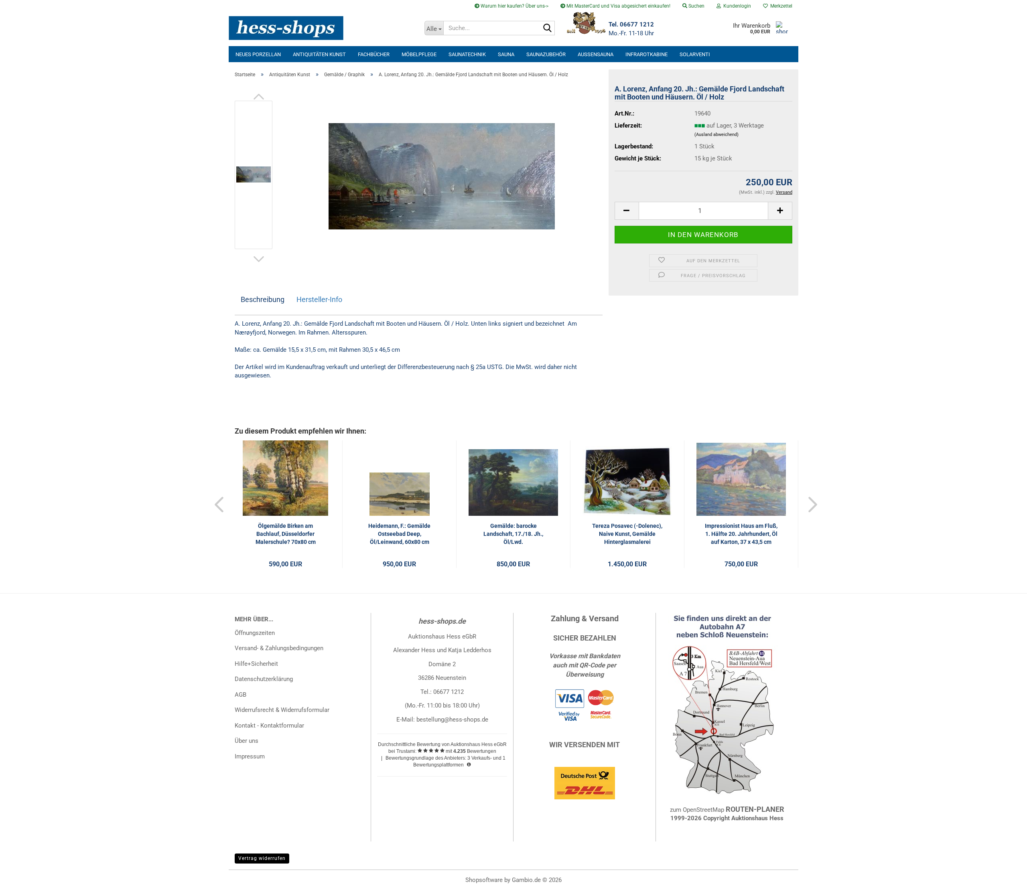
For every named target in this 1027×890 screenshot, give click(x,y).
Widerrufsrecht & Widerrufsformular (282, 710)
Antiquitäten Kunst (319, 54)
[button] (259, 97)
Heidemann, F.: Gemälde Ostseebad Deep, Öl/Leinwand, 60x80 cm (399, 534)
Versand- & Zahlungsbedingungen (279, 648)
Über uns (246, 740)
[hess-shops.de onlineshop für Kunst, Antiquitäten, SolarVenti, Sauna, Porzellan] (323, 28)
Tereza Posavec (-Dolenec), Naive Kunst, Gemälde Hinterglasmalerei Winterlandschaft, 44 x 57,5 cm (627, 534)
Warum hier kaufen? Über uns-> (513, 6)
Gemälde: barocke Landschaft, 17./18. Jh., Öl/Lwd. (513, 534)
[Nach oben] (1005, 878)
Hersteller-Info (319, 299)
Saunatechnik (467, 54)
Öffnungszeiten (255, 633)
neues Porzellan (258, 54)
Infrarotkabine (646, 54)
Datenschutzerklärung (264, 679)
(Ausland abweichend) (716, 134)
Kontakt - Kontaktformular (269, 725)
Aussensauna (595, 54)
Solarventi (695, 54)
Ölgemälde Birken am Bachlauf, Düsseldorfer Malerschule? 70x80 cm (286, 534)
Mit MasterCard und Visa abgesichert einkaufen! (617, 6)
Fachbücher (374, 54)
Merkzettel (780, 6)
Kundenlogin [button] (736, 6)
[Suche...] (547, 28)
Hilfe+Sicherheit (256, 663)
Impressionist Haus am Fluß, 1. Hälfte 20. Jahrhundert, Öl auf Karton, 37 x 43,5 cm (741, 534)
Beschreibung (262, 299)
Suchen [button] (695, 6)
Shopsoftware (484, 880)
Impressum (250, 756)
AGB (240, 694)
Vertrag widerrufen (262, 858)
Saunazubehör (546, 54)
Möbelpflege (419, 54)
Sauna (506, 54)
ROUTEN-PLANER (755, 809)
